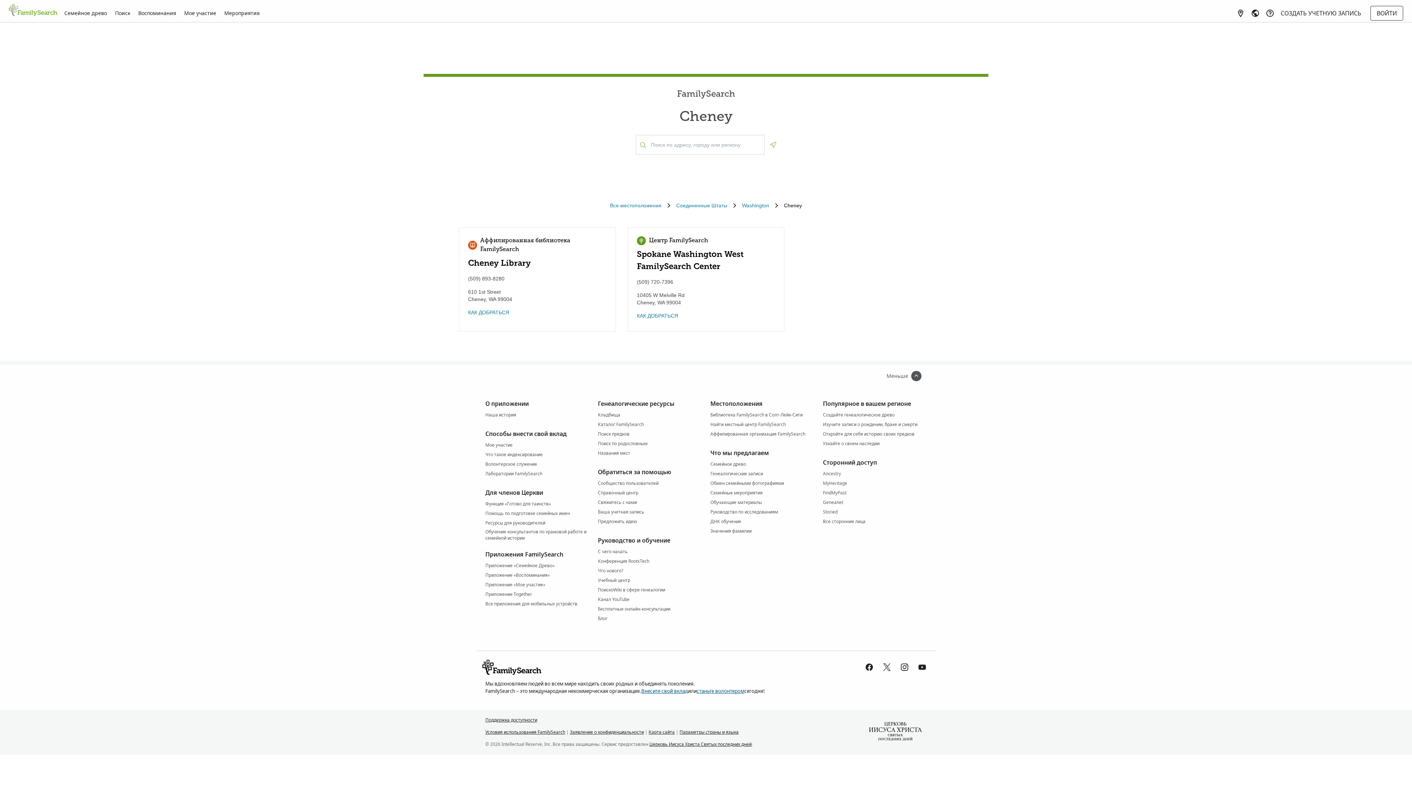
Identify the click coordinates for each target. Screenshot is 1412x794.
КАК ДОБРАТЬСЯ (488, 312)
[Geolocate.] (773, 145)
